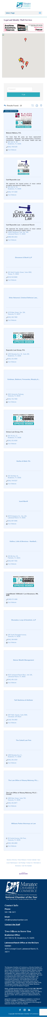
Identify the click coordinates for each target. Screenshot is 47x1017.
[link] (23, 5)
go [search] (24, 94)
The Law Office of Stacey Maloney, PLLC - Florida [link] (21, 793)
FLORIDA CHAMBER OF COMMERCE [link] (15, 1001)
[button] (20, 60)
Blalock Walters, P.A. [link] (13, 133)
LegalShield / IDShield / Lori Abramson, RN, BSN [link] (22, 594)
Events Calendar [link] (32, 859)
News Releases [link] (22, 859)
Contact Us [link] (29, 862)
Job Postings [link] (21, 862)
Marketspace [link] (13, 862)
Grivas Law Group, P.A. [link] (14, 432)
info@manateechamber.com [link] (16, 920)
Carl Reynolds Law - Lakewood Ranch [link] (20, 225)
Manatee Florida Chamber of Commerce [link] (26, 990)
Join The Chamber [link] (27, 865)
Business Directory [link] (12, 859)
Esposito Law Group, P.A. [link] (15, 350)
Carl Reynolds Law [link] (13, 180)
